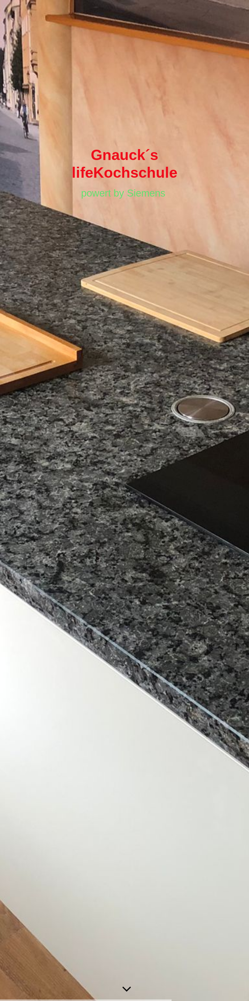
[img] (124, 500)
